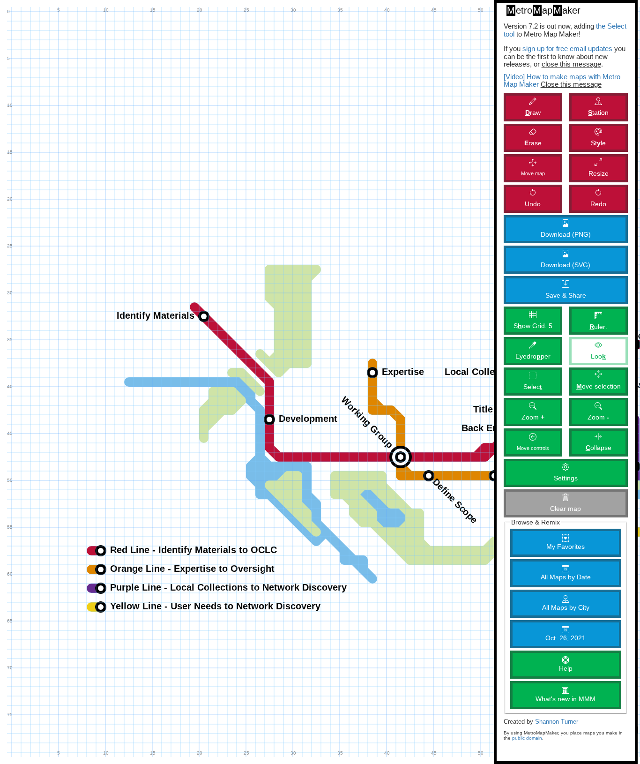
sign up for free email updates (567, 48)
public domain (527, 738)
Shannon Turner (556, 722)
